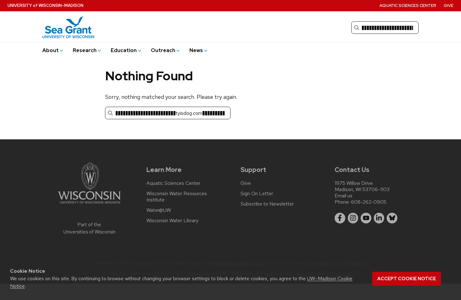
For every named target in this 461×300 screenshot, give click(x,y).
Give (448, 5)
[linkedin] (379, 218)
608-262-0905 (368, 202)
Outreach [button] (163, 50)
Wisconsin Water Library (172, 220)
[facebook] (340, 218)
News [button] (196, 50)
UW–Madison (45, 5)
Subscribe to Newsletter (267, 204)
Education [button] (124, 50)
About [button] (50, 50)
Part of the (89, 228)
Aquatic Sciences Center (407, 5)
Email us (343, 195)
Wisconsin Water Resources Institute (176, 196)
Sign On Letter (257, 193)
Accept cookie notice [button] (406, 279)
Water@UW (158, 210)
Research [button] (85, 50)
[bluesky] (392, 218)
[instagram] (353, 218)
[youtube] (366, 218)
